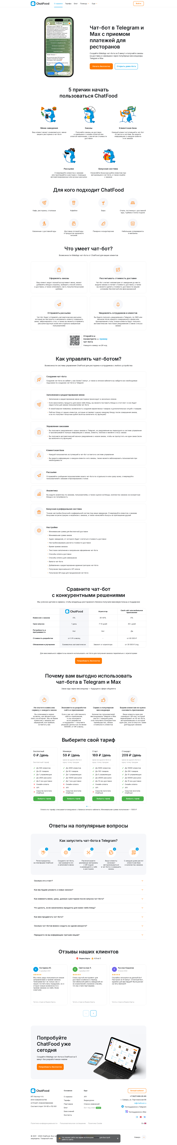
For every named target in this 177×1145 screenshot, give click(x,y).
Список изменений (91, 1104)
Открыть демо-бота (126, 66)
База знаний (69, 1111)
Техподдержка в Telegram (135, 1107)
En (143, 1123)
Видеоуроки (89, 1100)
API (85, 1097)
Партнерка (68, 1104)
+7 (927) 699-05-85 (138, 1096)
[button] (86, 806)
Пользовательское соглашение (73, 1123)
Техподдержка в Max (137, 1112)
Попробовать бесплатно (88, 661)
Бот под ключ (92, 1108)
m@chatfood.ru (140, 1103)
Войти (138, 3)
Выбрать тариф (44, 799)
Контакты (68, 1115)
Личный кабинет (137, 1091)
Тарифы (68, 4)
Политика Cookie (95, 1123)
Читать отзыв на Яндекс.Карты (44, 1002)
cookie (96, 1137)
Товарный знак (46, 1138)
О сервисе (58, 4)
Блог (76, 4)
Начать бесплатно (101, 66)
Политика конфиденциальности (44, 1123)
